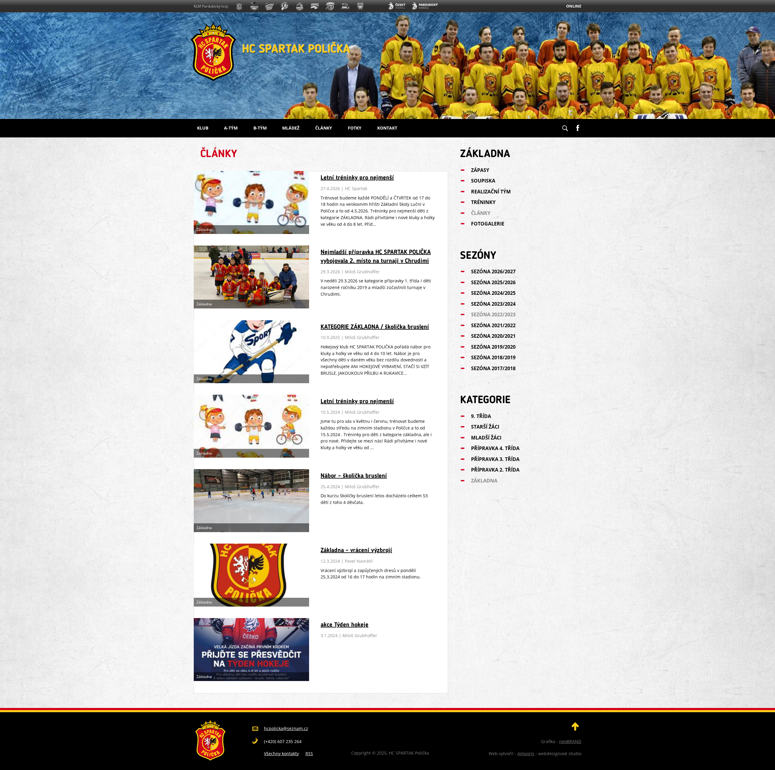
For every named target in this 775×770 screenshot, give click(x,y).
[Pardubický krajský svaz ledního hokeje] (424, 7)
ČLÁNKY (323, 128)
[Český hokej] (396, 7)
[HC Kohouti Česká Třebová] (330, 7)
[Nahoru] (575, 729)
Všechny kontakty (281, 753)
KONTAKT (387, 128)
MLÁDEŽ (290, 128)
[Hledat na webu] (565, 126)
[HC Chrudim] (254, 7)
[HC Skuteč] (360, 7)
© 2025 (379, 753)
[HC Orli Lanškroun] (345, 7)
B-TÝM (260, 128)
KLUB (202, 128)
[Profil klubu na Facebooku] (577, 125)
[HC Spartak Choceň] (299, 7)
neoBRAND (570, 741)
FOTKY (354, 128)
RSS (309, 753)
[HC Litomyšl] (284, 7)
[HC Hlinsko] (314, 7)
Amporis (525, 753)
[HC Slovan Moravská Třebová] (269, 7)
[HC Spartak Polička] (239, 7)
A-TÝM (231, 128)
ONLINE (573, 6)
